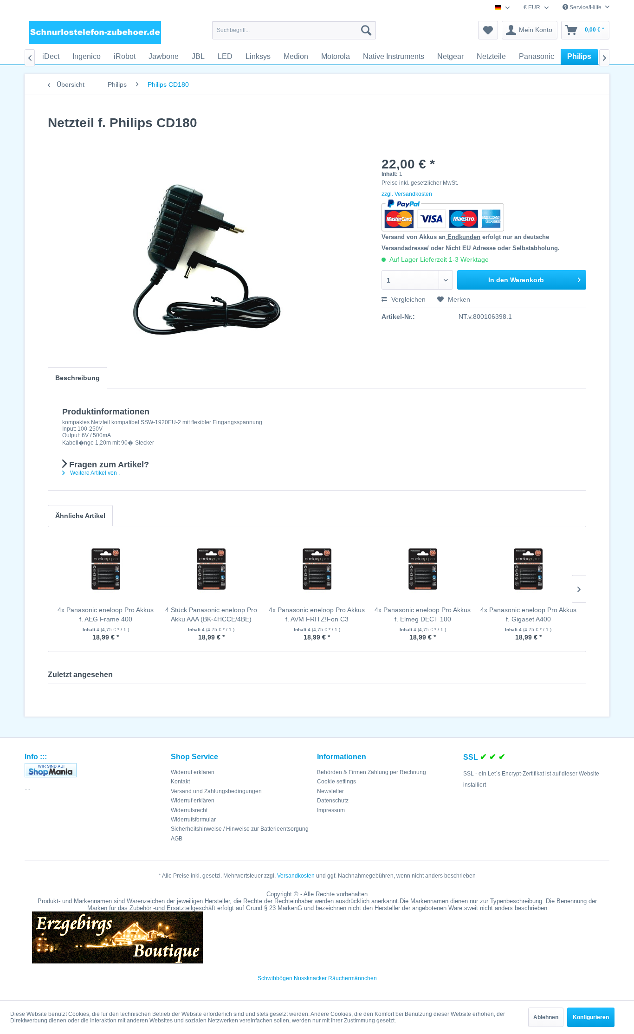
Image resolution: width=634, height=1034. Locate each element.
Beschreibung (77, 377)
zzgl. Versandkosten (407, 194)
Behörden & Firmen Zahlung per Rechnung (371, 772)
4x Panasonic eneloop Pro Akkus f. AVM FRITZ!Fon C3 (317, 614)
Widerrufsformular (193, 819)
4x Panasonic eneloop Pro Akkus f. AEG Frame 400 (106, 614)
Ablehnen (545, 1017)
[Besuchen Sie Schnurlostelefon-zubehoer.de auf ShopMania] (95, 770)
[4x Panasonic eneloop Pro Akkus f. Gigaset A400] (528, 568)
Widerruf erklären (192, 772)
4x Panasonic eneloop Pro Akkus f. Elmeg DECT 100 (423, 614)
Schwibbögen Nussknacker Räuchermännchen (317, 978)
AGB (176, 838)
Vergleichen (407, 299)
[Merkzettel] (488, 30)
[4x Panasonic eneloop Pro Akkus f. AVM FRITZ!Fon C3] (317, 568)
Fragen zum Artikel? (108, 464)
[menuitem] (294, 30)
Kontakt (180, 781)
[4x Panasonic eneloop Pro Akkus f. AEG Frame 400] (106, 568)
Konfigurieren (591, 1017)
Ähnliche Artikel (80, 515)
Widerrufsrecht (189, 810)
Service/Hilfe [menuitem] (585, 7)
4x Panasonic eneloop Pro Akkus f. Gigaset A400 (528, 614)
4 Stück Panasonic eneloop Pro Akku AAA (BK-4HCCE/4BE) (211, 614)
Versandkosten (296, 875)
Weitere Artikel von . (94, 473)
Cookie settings (336, 781)
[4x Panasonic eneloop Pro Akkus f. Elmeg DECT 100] (423, 568)
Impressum (331, 810)
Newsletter (330, 791)
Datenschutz (333, 800)
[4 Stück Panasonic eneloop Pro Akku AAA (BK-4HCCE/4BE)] (211, 568)
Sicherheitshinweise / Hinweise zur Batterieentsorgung (240, 829)
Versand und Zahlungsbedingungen (216, 791)
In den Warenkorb (516, 280)
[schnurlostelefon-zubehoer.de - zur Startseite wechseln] (95, 32)
